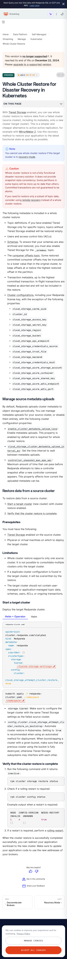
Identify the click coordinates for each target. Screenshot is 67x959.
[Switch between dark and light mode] (62, 13)
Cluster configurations (20, 295)
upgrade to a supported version (32, 64)
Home (6, 34)
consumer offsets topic (26, 255)
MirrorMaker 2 (27, 131)
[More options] (56, 14)
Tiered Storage (17, 112)
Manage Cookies (33, 940)
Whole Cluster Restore (14, 43)
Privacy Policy (23, 933)
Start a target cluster (19, 503)
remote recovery (31, 200)
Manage (22, 39)
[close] (63, 4)
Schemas (12, 241)
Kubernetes (36, 39)
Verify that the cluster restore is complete (32, 513)
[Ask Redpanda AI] (50, 14)
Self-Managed (39, 34)
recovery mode (27, 156)
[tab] (15, 616)
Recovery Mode (52, 902)
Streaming (8, 39)
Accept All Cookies (33, 950)
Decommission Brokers (14, 904)
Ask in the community (33, 879)
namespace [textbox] (14, 700)
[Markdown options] (60, 75)
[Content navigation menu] (3, 22)
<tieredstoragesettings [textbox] (35, 666)
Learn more (34, 5)
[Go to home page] (6, 14)
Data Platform (20, 34)
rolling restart (55, 830)
